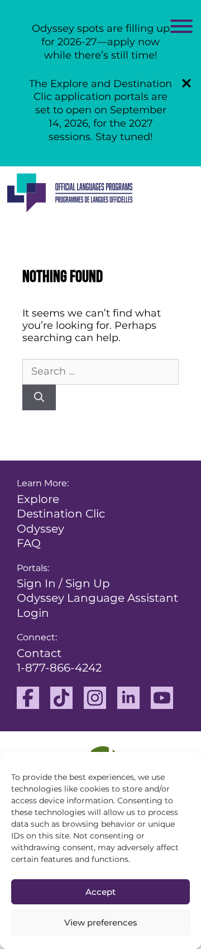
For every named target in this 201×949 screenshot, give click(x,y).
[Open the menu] (181, 28)
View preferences (100, 922)
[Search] (39, 398)
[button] (186, 83)
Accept (100, 891)
